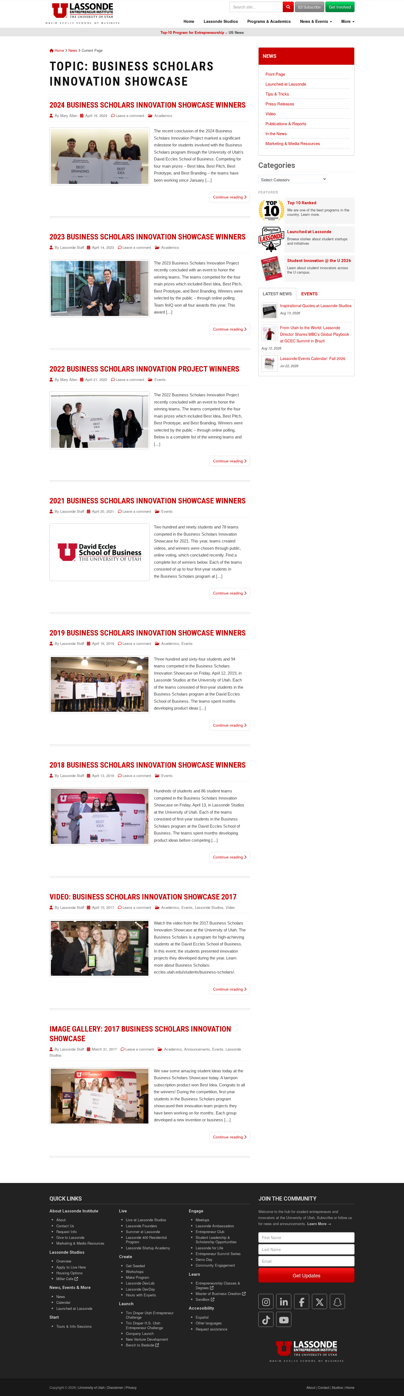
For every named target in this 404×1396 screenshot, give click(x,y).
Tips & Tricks (277, 94)
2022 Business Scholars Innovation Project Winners (144, 368)
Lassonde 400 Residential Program (146, 1239)
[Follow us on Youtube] (284, 1319)
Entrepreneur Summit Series (218, 1253)
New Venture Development (147, 1339)
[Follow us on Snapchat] (337, 1301)
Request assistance (211, 1329)
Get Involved (340, 7)
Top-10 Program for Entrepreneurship (192, 32)
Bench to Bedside (140, 1345)
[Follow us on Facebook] (302, 1301)
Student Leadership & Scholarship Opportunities (216, 1239)
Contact (323, 1387)
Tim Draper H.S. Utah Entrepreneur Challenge (144, 1325)
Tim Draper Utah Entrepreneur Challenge (149, 1315)
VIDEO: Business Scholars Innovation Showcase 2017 (143, 896)
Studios (337, 1387)
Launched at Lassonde (285, 84)
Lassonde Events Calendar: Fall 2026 (312, 358)
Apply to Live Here (71, 1267)
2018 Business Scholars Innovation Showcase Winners (147, 765)
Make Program (137, 1277)
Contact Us (65, 1225)
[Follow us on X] (319, 1301)
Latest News (277, 294)
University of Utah (91, 1387)
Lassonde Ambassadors (215, 1225)
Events (160, 379)
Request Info (66, 1231)
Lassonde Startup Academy (148, 1247)
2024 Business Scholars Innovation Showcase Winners (147, 105)
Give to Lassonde (70, 1237)
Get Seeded (135, 1265)
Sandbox (203, 1299)
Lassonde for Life (209, 1247)
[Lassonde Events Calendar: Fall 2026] (269, 363)
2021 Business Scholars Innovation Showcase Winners (147, 500)
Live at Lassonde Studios (146, 1219)
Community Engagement (215, 1265)
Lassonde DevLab (140, 1283)
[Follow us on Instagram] (266, 1301)
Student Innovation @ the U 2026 (319, 260)
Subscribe (311, 7)
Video (230, 907)
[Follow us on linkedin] (284, 1301)
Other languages (209, 1323)
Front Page (275, 74)
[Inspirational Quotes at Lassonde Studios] (269, 310)
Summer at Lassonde (143, 1231)
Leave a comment (130, 115)
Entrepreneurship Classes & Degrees (218, 1285)
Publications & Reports (285, 123)
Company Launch (140, 1333)
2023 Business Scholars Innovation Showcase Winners (147, 236)
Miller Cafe (65, 1278)
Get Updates (306, 1275)
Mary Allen (68, 115)
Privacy (131, 1387)
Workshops (135, 1271)
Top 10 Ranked (301, 202)
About (61, 1219)
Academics (163, 115)
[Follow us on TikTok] (266, 1319)
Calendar (63, 1302)
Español (202, 1317)
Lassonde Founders (141, 1225)
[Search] (288, 7)
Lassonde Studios (220, 21)
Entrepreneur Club (210, 1231)
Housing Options (69, 1272)
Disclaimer (115, 1387)
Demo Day (204, 1259)
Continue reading (228, 197)
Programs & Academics (268, 21)
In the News (276, 133)
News (72, 50)
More (346, 21)
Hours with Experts (141, 1294)
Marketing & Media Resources (292, 143)
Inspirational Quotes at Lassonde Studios (316, 305)
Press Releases (279, 104)
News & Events (314, 21)
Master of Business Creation (219, 1293)
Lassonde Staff (72, 247)
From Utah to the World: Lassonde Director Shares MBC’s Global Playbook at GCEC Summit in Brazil (314, 334)
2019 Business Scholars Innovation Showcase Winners (147, 632)
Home (188, 21)
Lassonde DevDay (140, 1289)
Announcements (197, 1049)
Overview (63, 1261)
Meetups (202, 1219)
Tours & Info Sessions (74, 1326)
